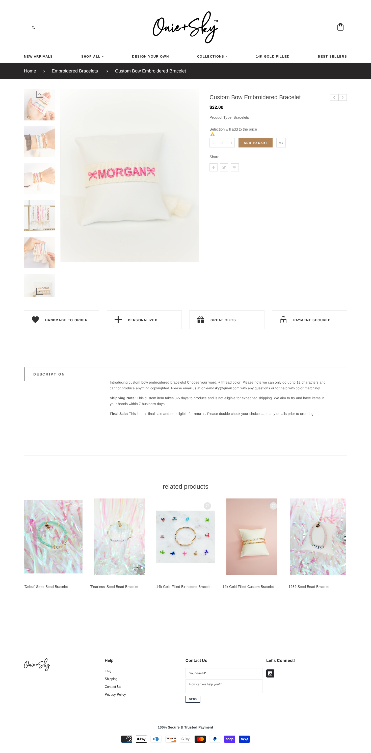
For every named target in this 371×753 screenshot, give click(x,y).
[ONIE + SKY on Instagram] (270, 673)
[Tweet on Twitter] (224, 167)
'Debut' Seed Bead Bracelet (46, 587)
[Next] (192, 192)
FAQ (108, 671)
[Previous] (66, 192)
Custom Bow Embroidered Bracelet (150, 70)
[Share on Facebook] (213, 167)
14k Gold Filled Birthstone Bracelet (183, 587)
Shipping (111, 679)
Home (30, 70)
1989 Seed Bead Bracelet (308, 587)
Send (193, 699)
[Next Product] (342, 97)
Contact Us (113, 687)
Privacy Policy (115, 694)
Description (49, 374)
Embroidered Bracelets (75, 70)
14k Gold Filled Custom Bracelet (248, 587)
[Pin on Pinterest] (235, 167)
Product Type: (220, 117)
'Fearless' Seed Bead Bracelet (114, 587)
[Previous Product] (334, 97)
